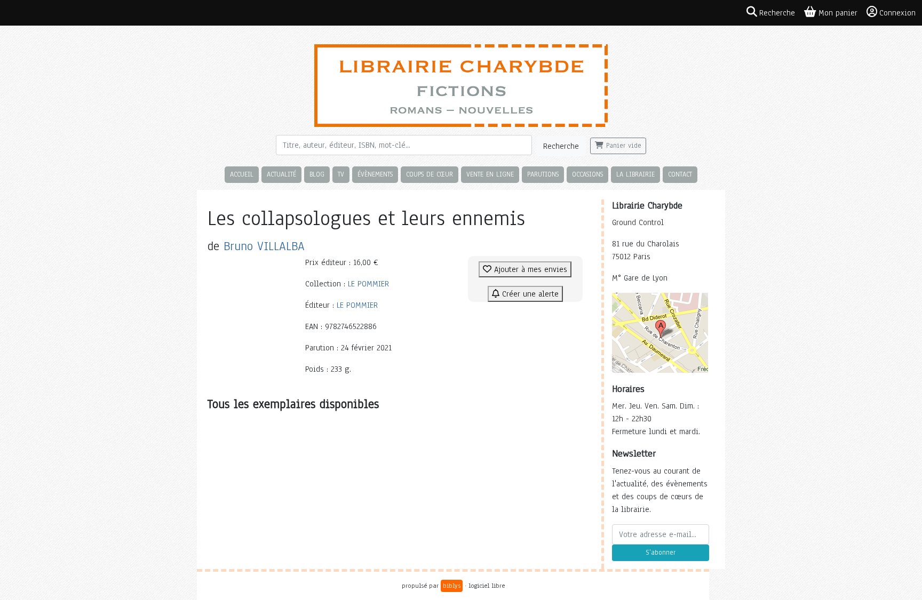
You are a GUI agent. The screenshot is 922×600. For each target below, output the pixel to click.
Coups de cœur (429, 174)
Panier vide (622, 145)
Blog (316, 174)
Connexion (897, 12)
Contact (680, 174)
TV (341, 174)
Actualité (281, 174)
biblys (451, 585)
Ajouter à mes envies (529, 269)
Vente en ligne (490, 174)
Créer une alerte (529, 294)
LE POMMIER (368, 283)
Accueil (241, 174)
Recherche (561, 146)
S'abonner (660, 552)
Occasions (587, 174)
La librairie (635, 174)
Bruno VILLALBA (264, 246)
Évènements (375, 174)
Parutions (543, 174)
